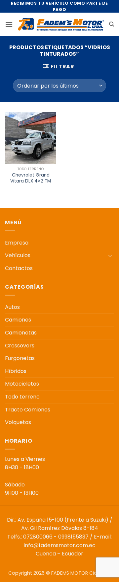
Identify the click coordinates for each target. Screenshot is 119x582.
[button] (9, 24)
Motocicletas (22, 384)
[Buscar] (111, 24)
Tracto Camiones (27, 409)
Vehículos (17, 255)
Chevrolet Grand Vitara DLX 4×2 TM (30, 178)
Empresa (16, 243)
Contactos (19, 268)
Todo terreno (22, 396)
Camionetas (21, 332)
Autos (12, 307)
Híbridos (15, 371)
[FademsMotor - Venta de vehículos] (61, 24)
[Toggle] (110, 255)
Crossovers (19, 345)
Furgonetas (20, 358)
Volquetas (18, 422)
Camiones (18, 320)
